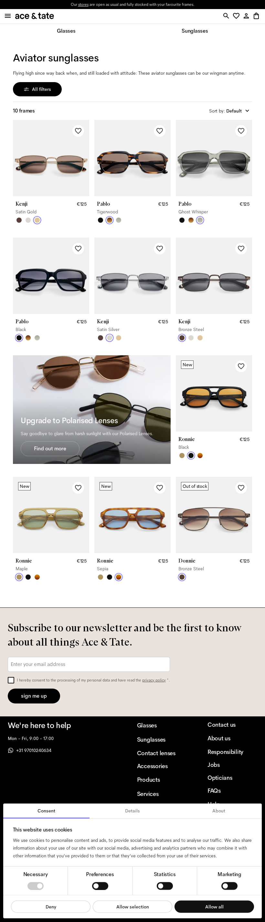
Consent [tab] (46, 811)
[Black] (100, 220)
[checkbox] (11, 680)
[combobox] (230, 111)
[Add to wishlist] (78, 131)
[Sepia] (200, 455)
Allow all (214, 906)
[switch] (100, 886)
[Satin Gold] (37, 220)
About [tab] (218, 811)
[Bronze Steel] (19, 220)
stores (83, 4)
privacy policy (154, 680)
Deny (51, 906)
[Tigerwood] (109, 220)
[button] (237, 16)
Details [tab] (132, 811)
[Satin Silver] (28, 220)
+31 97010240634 (33, 750)
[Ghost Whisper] (118, 220)
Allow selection (132, 906)
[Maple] (181, 455)
